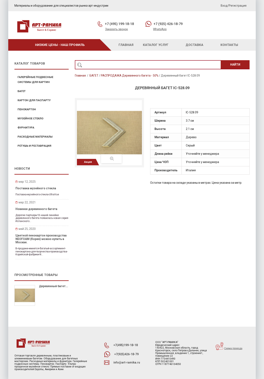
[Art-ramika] (39, 27)
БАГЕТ (94, 75)
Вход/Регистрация (233, 5)
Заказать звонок (116, 29)
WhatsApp (160, 29)
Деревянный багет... (53, 286)
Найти (235, 64)
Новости (22, 168)
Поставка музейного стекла (35, 188)
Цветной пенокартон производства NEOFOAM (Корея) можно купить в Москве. (41, 239)
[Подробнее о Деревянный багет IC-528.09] (24, 295)
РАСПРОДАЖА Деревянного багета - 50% (129, 75)
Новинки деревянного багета (36, 209)
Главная (80, 75)
